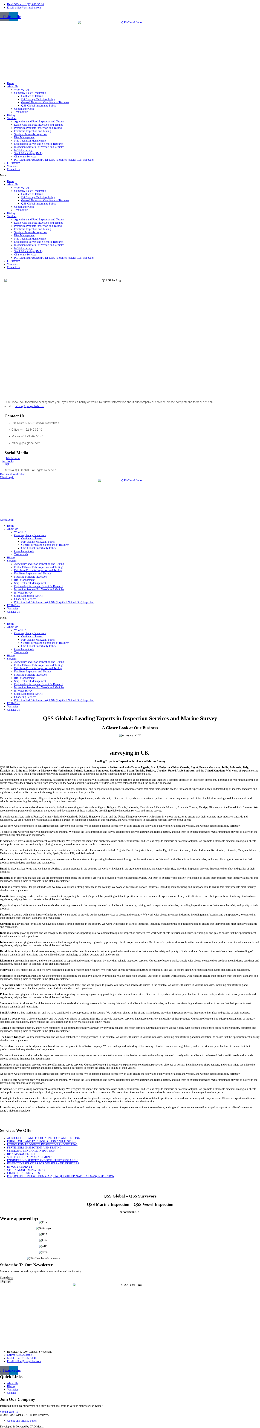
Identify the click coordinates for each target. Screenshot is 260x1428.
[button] (130, 175)
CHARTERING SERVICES (23, 1172)
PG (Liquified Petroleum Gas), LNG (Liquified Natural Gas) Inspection (54, 159)
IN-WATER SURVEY (20, 1166)
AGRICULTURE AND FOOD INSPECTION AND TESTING (43, 1137)
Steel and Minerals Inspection (30, 134)
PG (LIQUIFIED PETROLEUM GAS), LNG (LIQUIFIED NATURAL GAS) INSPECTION (60, 1176)
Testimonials (21, 111)
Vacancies (12, 166)
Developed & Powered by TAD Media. (22, 1426)
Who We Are (21, 89)
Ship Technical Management (30, 140)
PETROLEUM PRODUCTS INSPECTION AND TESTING (42, 1144)
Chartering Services (25, 156)
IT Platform (13, 162)
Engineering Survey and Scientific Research (38, 143)
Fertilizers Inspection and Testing (32, 131)
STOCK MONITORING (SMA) (26, 1169)
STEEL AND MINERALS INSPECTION (31, 1150)
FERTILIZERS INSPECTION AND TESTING (34, 1147)
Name (3, 1277)
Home (10, 83)
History (11, 115)
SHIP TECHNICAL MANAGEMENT (29, 1157)
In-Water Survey (23, 150)
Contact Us (13, 169)
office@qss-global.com (29, 406)
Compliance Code (24, 108)
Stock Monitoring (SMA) (28, 153)
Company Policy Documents (30, 92)
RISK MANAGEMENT (21, 1153)
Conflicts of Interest (32, 95)
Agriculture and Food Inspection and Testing (39, 121)
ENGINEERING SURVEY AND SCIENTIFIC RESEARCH (42, 1160)
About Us (12, 86)
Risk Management (24, 137)
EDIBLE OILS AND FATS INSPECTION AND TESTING (41, 1141)
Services (11, 118)
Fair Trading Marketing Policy (38, 99)
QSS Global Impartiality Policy (38, 105)
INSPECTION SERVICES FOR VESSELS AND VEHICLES (43, 1163)
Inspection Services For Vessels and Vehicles (39, 146)
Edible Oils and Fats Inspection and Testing (38, 124)
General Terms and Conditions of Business (45, 102)
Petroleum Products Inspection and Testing (38, 127)
